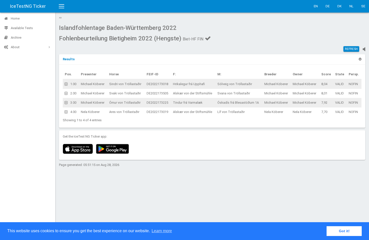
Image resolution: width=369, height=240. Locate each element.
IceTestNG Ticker (28, 6)
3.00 (73, 102)
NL (351, 6)
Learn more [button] (162, 231)
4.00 (73, 112)
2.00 (73, 93)
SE (363, 6)
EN (316, 6)
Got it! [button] (344, 231)
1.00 (73, 84)
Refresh (351, 49)
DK (339, 6)
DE (328, 6)
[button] (69, 59)
